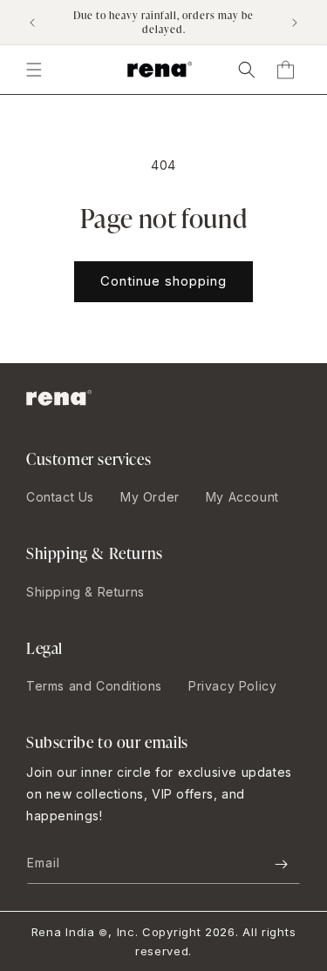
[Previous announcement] (32, 22)
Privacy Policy (232, 685)
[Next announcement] (295, 22)
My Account (242, 496)
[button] (247, 70)
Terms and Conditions (94, 685)
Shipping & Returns (85, 591)
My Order (150, 496)
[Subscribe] (281, 864)
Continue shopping (163, 281)
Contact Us (60, 496)
